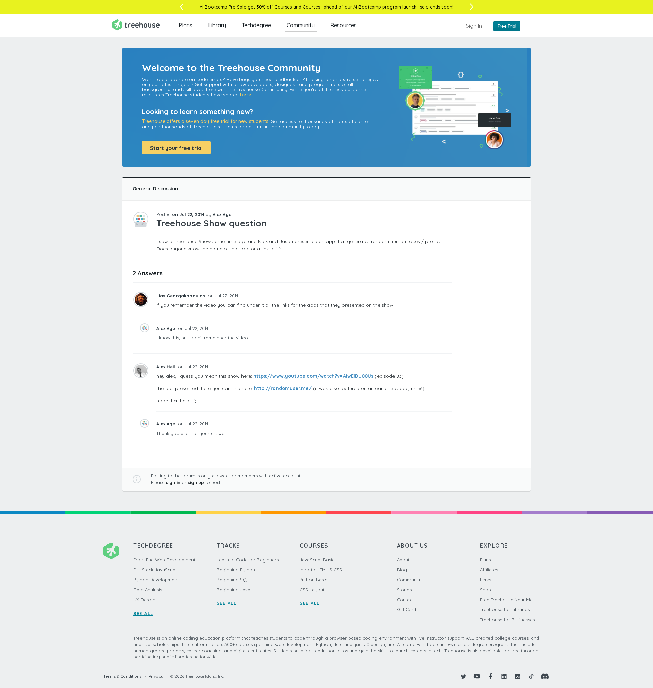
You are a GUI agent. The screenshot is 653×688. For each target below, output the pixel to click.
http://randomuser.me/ (283, 388)
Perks (485, 579)
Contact (405, 599)
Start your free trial (176, 148)
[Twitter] (463, 676)
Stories (404, 589)
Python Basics (314, 579)
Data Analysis (147, 589)
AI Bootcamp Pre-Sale (223, 7)
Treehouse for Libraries (505, 609)
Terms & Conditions (122, 676)
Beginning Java (233, 589)
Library (217, 25)
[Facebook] (490, 676)
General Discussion (155, 189)
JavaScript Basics (318, 560)
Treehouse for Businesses (507, 619)
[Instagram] (517, 676)
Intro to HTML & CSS (321, 569)
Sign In (474, 25)
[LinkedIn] (504, 676)
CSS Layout (312, 589)
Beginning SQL (233, 579)
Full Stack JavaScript (155, 569)
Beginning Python (236, 569)
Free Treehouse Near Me (506, 599)
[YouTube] (477, 676)
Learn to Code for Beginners (248, 560)
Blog (402, 569)
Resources (343, 25)
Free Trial (507, 26)
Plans (185, 25)
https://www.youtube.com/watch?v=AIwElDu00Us (313, 376)
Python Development (156, 579)
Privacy (156, 676)
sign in (173, 482)
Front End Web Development (164, 560)
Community (301, 25)
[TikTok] (531, 676)
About (403, 560)
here (245, 94)
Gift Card (406, 609)
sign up (196, 482)
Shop (485, 589)
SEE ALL (143, 613)
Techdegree (256, 25)
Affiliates (489, 569)
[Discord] (545, 676)
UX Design (144, 599)
